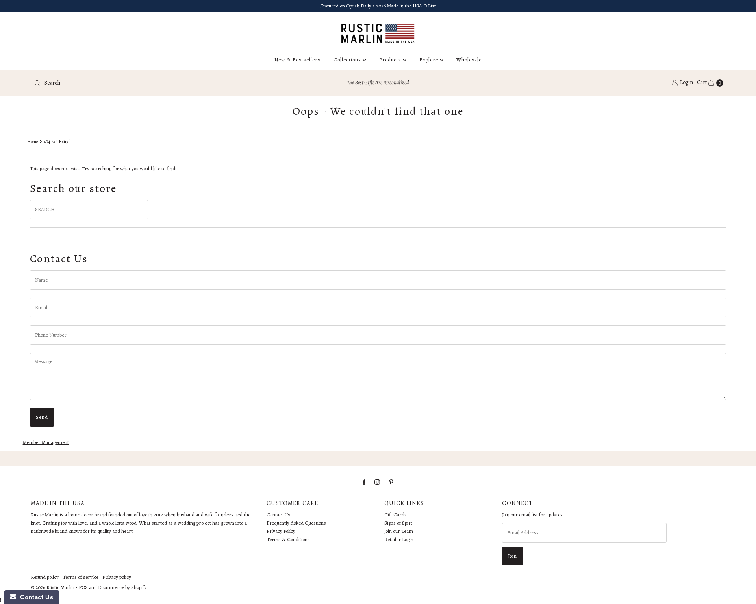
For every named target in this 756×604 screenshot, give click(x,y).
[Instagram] (377, 482)
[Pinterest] (391, 482)
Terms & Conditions (288, 539)
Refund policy (45, 577)
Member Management (46, 442)
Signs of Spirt (398, 522)
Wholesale (469, 59)
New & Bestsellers (297, 59)
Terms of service (80, 577)
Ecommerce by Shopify (122, 587)
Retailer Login (398, 539)
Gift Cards (395, 514)
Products (391, 59)
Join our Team (398, 531)
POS (83, 587)
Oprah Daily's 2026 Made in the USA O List (391, 5)
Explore (429, 59)
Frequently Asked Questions (296, 522)
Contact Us (278, 514)
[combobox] (144, 83)
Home (32, 141)
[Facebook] (364, 482)
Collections (348, 59)
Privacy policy (116, 577)
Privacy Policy (281, 531)
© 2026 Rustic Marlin (52, 587)
